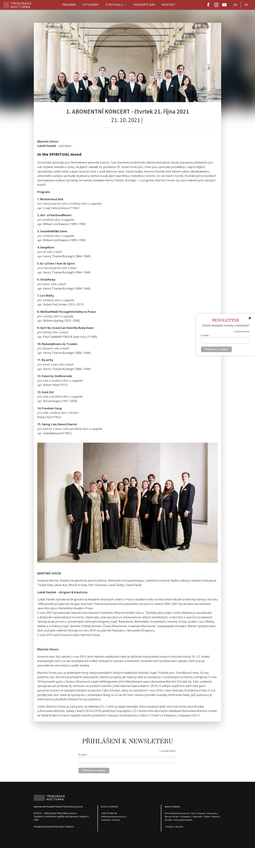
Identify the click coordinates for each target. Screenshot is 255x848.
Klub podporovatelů (183, 819)
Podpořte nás (144, 5)
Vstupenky (91, 5)
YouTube (116, 819)
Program (69, 5)
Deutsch (179, 826)
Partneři (215, 816)
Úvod (193, 813)
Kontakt (168, 5)
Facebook (106, 819)
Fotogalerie (185, 816)
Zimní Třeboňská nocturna (177, 813)
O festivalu (114, 5)
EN (235, 5)
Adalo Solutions (66, 826)
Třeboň (207, 816)
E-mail (205, 335)
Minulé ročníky (171, 816)
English (170, 826)
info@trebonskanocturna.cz (113, 816)
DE (246, 5)
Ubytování (197, 816)
